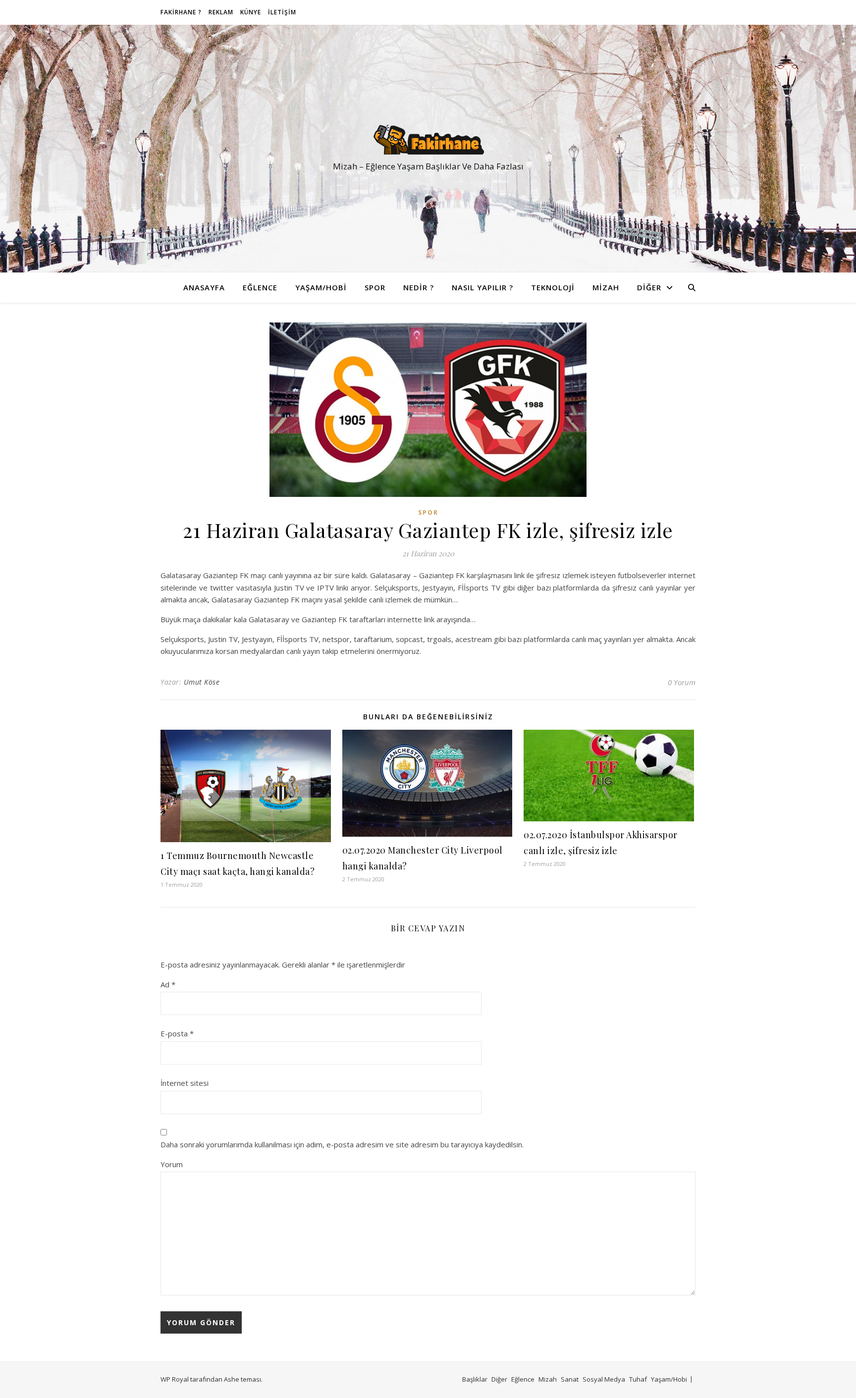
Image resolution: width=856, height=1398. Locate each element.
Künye (250, 12)
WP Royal (174, 1379)
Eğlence (260, 287)
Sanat (570, 1379)
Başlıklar (474, 1379)
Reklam (221, 12)
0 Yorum (682, 682)
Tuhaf (638, 1379)
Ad (167, 984)
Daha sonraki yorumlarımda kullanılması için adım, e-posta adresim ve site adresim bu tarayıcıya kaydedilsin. (342, 1144)
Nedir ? (418, 287)
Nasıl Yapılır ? (482, 287)
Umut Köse (202, 682)
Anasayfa (204, 287)
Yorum (171, 1164)
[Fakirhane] (428, 140)
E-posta (177, 1033)
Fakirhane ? (181, 12)
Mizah (605, 287)
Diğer (649, 287)
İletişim (282, 12)
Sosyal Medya (604, 1379)
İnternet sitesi (184, 1083)
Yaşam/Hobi (321, 287)
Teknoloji (553, 287)
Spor (375, 287)
